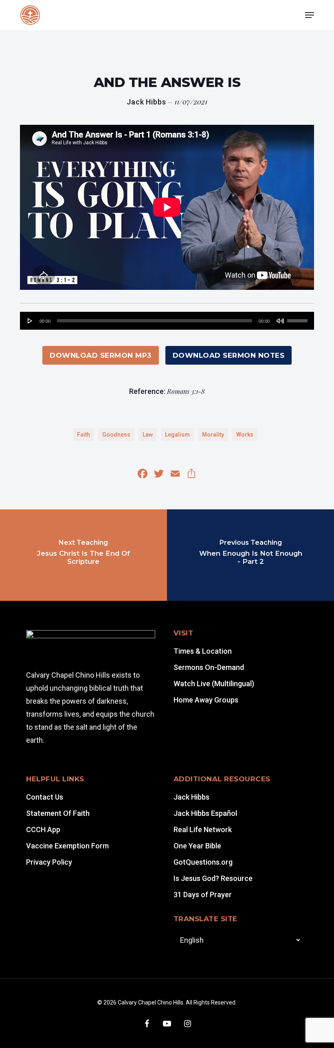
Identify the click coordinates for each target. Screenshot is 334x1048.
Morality (213, 434)
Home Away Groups (206, 700)
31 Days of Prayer (203, 894)
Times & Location (203, 651)
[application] (167, 321)
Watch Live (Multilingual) (214, 683)
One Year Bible (197, 845)
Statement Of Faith (58, 813)
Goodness (116, 434)
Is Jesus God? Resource (213, 878)
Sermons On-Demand (209, 667)
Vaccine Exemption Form (67, 845)
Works (244, 434)
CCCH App (43, 829)
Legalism (177, 434)
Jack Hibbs (191, 797)
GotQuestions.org (203, 862)
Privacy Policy (49, 862)
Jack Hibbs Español (205, 813)
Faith (83, 434)
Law (148, 434)
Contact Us (44, 797)
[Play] (30, 321)
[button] (309, 15)
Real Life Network (203, 829)
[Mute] (280, 321)
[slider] (298, 318)
